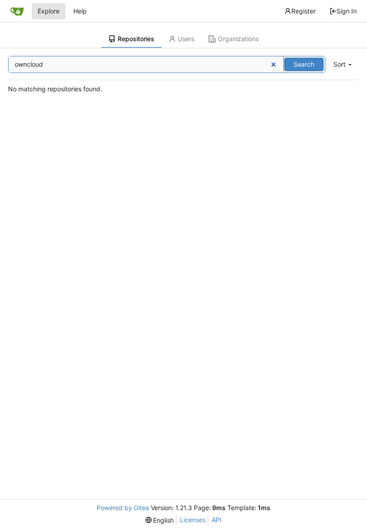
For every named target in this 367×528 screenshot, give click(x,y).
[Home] (17, 11)
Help (80, 11)
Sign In (347, 11)
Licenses (192, 520)
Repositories (136, 39)
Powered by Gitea (123, 507)
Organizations (238, 39)
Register (303, 11)
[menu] (343, 64)
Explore (49, 11)
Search (304, 64)
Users (186, 39)
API (217, 520)
